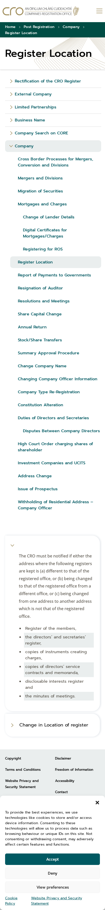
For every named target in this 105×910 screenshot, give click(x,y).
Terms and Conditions (23, 769)
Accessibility (64, 780)
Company (71, 27)
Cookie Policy (11, 900)
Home (10, 27)
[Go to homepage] (41, 11)
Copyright (13, 758)
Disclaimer (63, 758)
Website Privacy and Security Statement (56, 900)
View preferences (52, 887)
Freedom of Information (74, 769)
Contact (61, 792)
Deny (52, 873)
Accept (52, 859)
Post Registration (39, 27)
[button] (97, 802)
